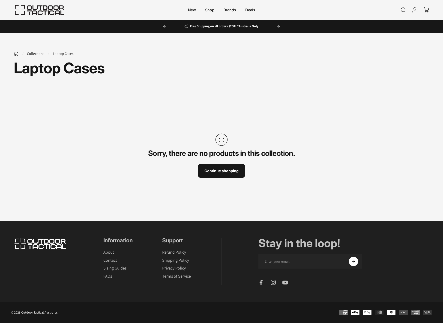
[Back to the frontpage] (16, 53)
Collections (35, 53)
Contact (110, 260)
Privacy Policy (174, 268)
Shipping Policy (175, 260)
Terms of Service (176, 276)
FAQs (107, 276)
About (108, 252)
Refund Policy (174, 252)
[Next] (278, 26)
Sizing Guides (114, 268)
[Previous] (165, 26)
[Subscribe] (353, 261)
